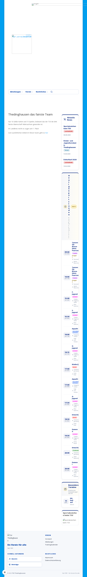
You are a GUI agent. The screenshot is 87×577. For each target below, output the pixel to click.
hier (46, 133)
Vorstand (48, 539)
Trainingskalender (51, 545)
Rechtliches (41, 92)
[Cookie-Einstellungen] (4, 572)
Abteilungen (15, 92)
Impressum (49, 558)
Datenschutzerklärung (53, 560)
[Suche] (51, 92)
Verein (28, 92)
